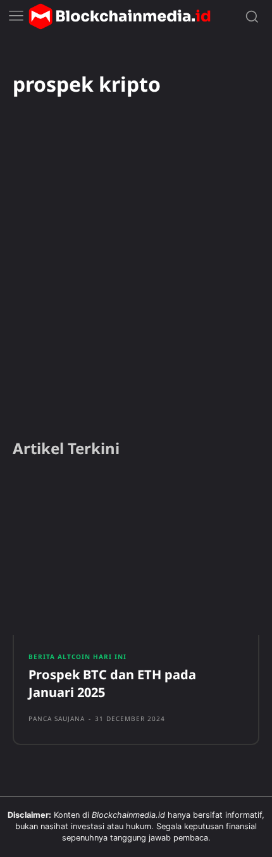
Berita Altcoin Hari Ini (77, 656)
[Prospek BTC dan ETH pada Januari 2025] (136, 555)
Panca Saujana (56, 718)
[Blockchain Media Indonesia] (119, 16)
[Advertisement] (136, 285)
